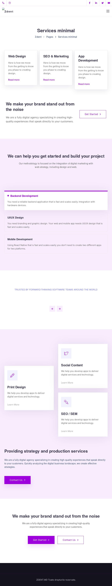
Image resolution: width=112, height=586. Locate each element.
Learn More (13, 404)
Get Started (91, 114)
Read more (14, 79)
